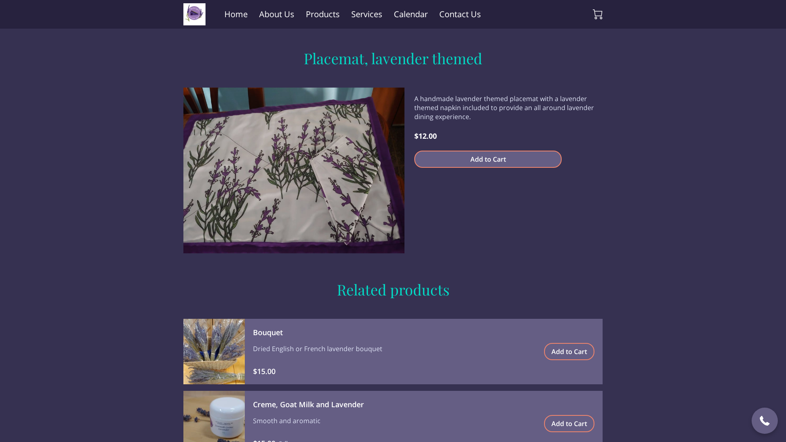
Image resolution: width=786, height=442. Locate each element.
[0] (598, 14)
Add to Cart (488, 159)
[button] (765, 421)
